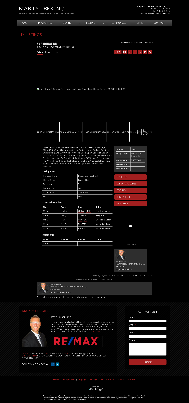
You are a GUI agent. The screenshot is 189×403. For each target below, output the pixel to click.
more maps (130, 244)
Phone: (132, 332)
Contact (159, 23)
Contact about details (126, 183)
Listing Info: (48, 171)
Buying (82, 379)
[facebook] (53, 364)
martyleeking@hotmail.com (157, 13)
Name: (132, 317)
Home (24, 23)
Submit (148, 362)
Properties (45, 23)
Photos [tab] (48, 52)
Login (158, 6)
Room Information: (52, 202)
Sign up (166, 6)
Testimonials (118, 23)
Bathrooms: (48, 234)
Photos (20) (122, 177)
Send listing (122, 190)
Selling (93, 379)
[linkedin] (58, 364)
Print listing (122, 203)
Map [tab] (55, 52)
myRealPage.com (94, 389)
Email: (132, 325)
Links (140, 23)
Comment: (134, 340)
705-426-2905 (120, 266)
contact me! (95, 331)
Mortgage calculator (132, 197)
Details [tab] (40, 52)
